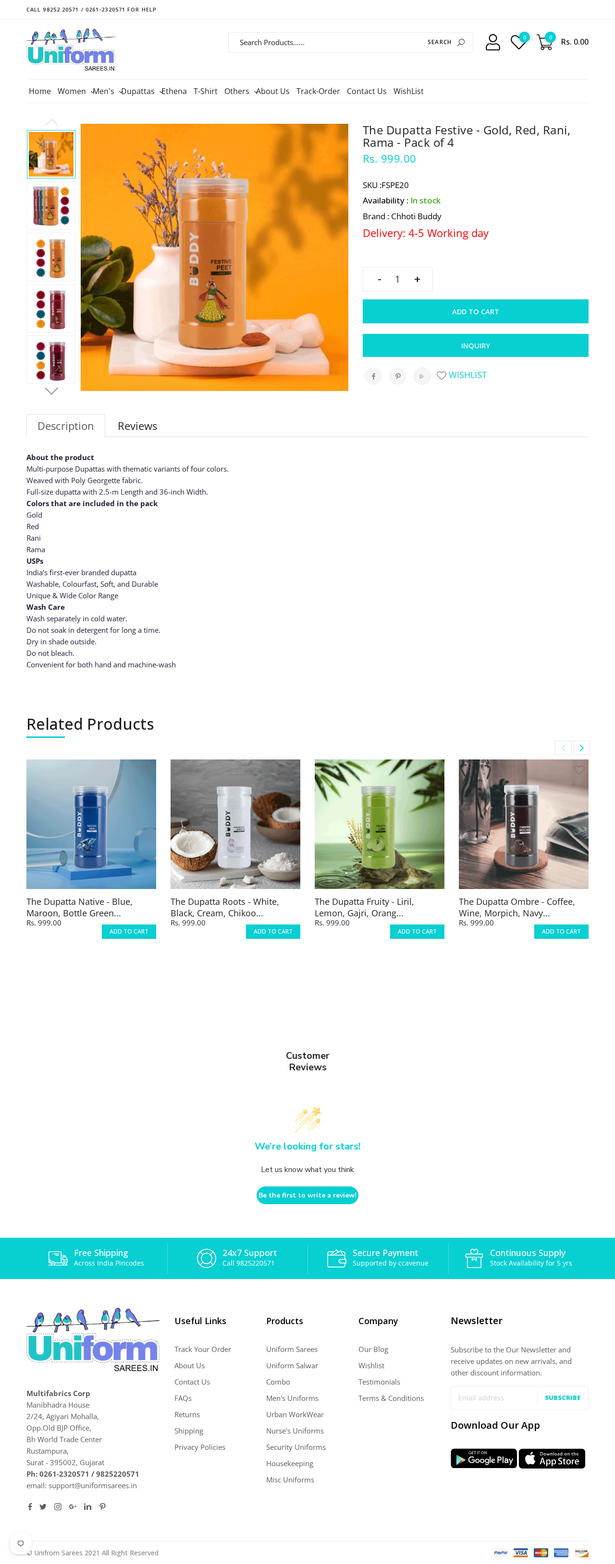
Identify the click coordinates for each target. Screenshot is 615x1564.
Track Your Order (202, 1349)
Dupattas (139, 91)
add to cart (129, 931)
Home (40, 91)
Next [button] (51, 391)
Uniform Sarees (292, 1349)
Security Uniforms (296, 1447)
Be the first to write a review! (307, 1195)
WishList (409, 91)
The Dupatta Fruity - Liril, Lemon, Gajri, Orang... (364, 907)
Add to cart (475, 311)
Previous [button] (51, 123)
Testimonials (379, 1381)
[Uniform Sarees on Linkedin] (87, 1506)
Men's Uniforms (292, 1398)
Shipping (188, 1430)
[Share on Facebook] (373, 376)
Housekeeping (289, 1463)
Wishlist (466, 374)
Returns (187, 1414)
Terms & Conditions (391, 1398)
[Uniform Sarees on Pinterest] (102, 1506)
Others (238, 91)
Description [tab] (65, 425)
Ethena (174, 91)
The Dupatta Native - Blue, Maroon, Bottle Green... (79, 907)
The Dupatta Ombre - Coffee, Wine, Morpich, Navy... (517, 907)
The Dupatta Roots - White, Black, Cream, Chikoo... (225, 907)
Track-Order (318, 91)
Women (73, 91)
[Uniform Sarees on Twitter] (43, 1506)
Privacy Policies (199, 1447)
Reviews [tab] (137, 425)
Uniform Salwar (292, 1365)
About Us (273, 91)
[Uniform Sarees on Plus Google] (72, 1506)
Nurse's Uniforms (295, 1430)
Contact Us (367, 91)
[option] (51, 154)
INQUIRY (475, 345)
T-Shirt (206, 91)
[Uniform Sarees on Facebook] (30, 1506)
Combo (278, 1381)
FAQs (183, 1398)
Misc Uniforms (290, 1479)
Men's (105, 91)
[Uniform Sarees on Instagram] (58, 1506)
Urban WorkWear (295, 1414)
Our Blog (373, 1349)
